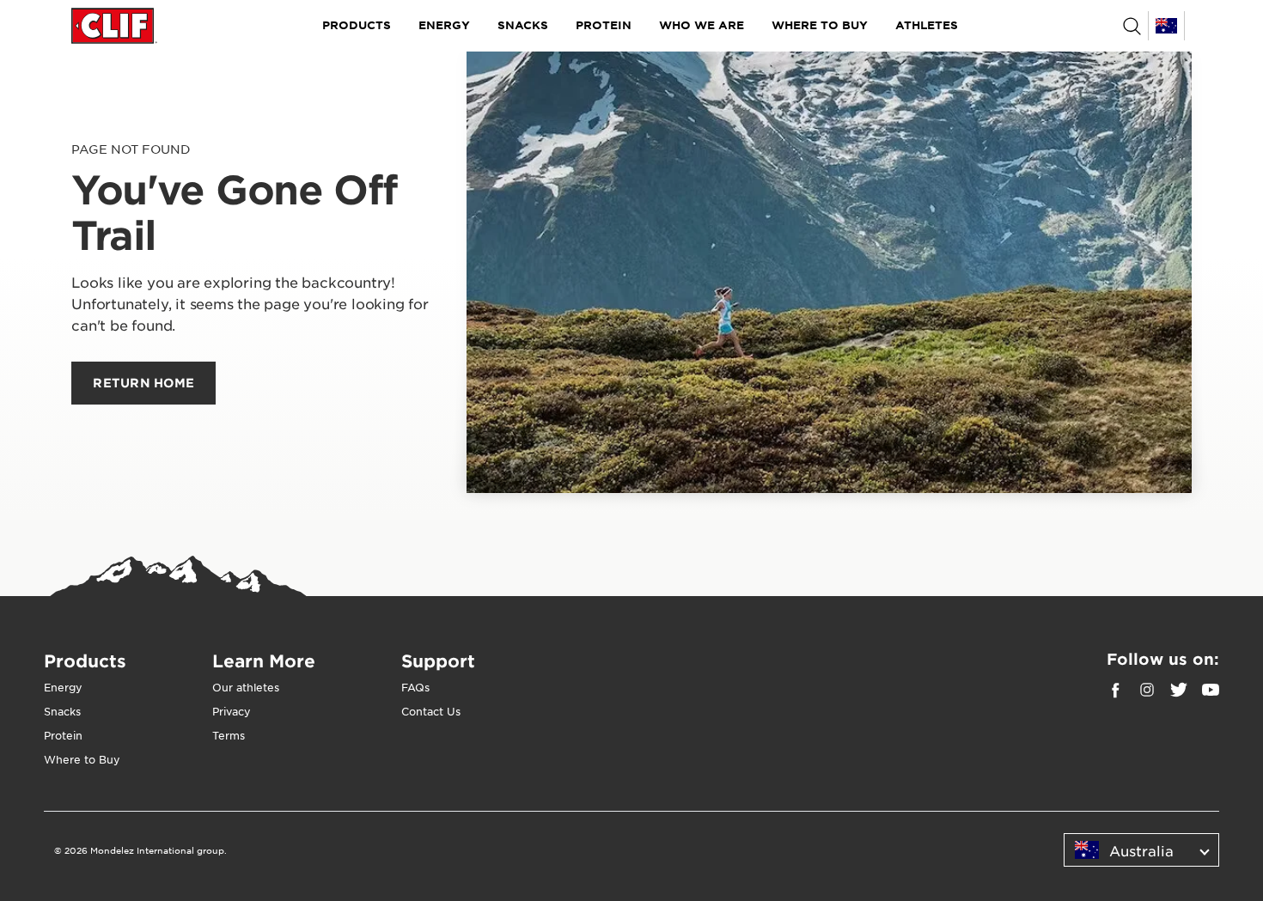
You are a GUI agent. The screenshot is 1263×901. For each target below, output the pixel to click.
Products (356, 25)
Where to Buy (820, 25)
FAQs (415, 687)
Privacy (231, 711)
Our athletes (245, 687)
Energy (444, 25)
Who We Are (701, 25)
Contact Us (431, 711)
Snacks (522, 25)
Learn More (263, 660)
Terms (228, 735)
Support (438, 660)
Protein (604, 25)
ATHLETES (926, 25)
